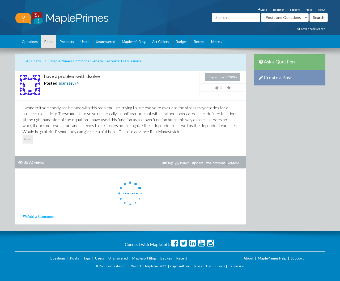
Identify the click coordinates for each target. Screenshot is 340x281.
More (215, 42)
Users (84, 42)
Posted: (51, 83)
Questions (30, 42)
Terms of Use (202, 266)
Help (309, 9)
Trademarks (236, 266)
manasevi (67, 83)
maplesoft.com (180, 266)
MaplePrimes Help (272, 258)
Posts (48, 42)
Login (263, 9)
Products (67, 42)
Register (278, 9)
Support (295, 9)
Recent (199, 42)
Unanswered (105, 42)
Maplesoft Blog (134, 42)
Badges (181, 42)
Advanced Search (312, 29)
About (321, 9)
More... (236, 163)
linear (27, 139)
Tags (87, 258)
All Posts (33, 61)
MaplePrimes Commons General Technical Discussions (95, 61)
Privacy (220, 266)
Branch (184, 163)
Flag (169, 163)
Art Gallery (160, 42)
